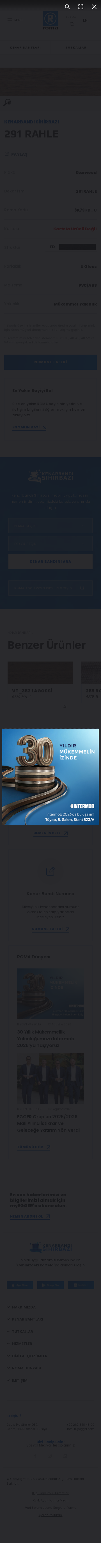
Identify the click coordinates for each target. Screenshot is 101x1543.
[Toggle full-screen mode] (81, 6)
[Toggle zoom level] (67, 6)
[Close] (94, 6)
